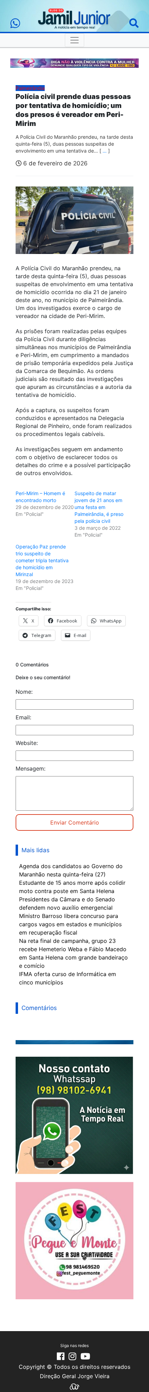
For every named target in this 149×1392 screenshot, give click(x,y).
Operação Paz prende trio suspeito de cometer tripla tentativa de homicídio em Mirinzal (42, 560)
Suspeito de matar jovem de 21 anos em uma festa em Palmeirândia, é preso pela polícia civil (98, 507)
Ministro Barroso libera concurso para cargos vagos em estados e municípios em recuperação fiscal (70, 924)
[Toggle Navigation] (74, 40)
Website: (27, 742)
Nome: (24, 691)
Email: (23, 717)
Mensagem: (30, 768)
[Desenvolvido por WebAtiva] (74, 1386)
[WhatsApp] (15, 23)
